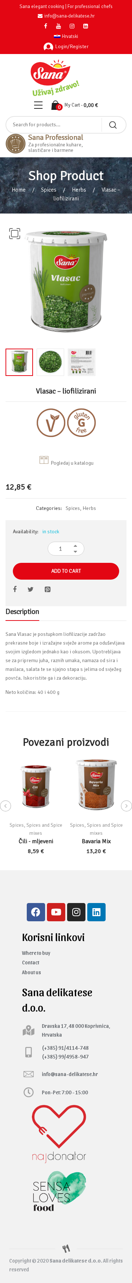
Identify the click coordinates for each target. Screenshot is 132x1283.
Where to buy (36, 953)
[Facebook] (36, 912)
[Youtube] (56, 912)
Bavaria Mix (96, 841)
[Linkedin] (96, 912)
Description (22, 611)
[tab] (22, 613)
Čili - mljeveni (36, 841)
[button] (14, 233)
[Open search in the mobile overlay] (66, 125)
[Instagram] (76, 912)
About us (31, 972)
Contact (30, 962)
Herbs (79, 190)
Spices (48, 190)
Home (19, 190)
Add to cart (66, 571)
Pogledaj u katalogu (72, 463)
